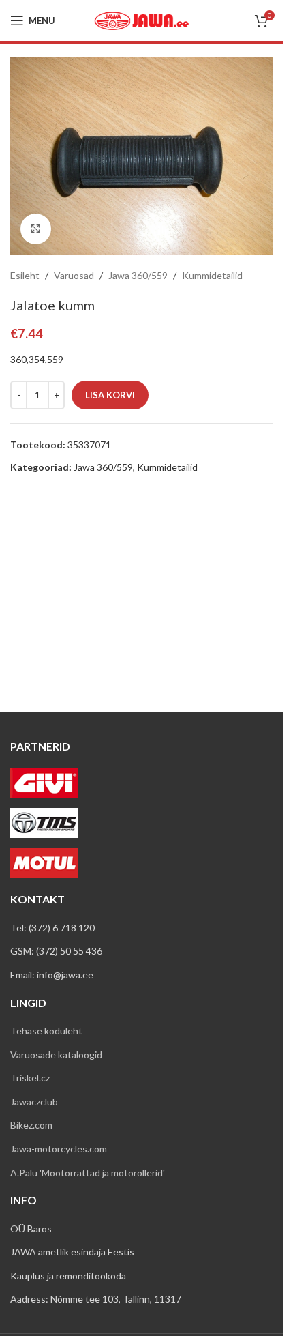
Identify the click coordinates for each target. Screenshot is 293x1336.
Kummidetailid (212, 275)
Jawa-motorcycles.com (58, 1149)
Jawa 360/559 (138, 275)
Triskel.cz (30, 1078)
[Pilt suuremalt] (35, 229)
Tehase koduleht (46, 1030)
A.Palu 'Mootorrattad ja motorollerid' (87, 1172)
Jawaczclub (34, 1101)
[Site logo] (141, 19)
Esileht (25, 275)
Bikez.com (31, 1125)
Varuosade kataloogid (56, 1054)
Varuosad (74, 275)
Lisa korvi (110, 395)
